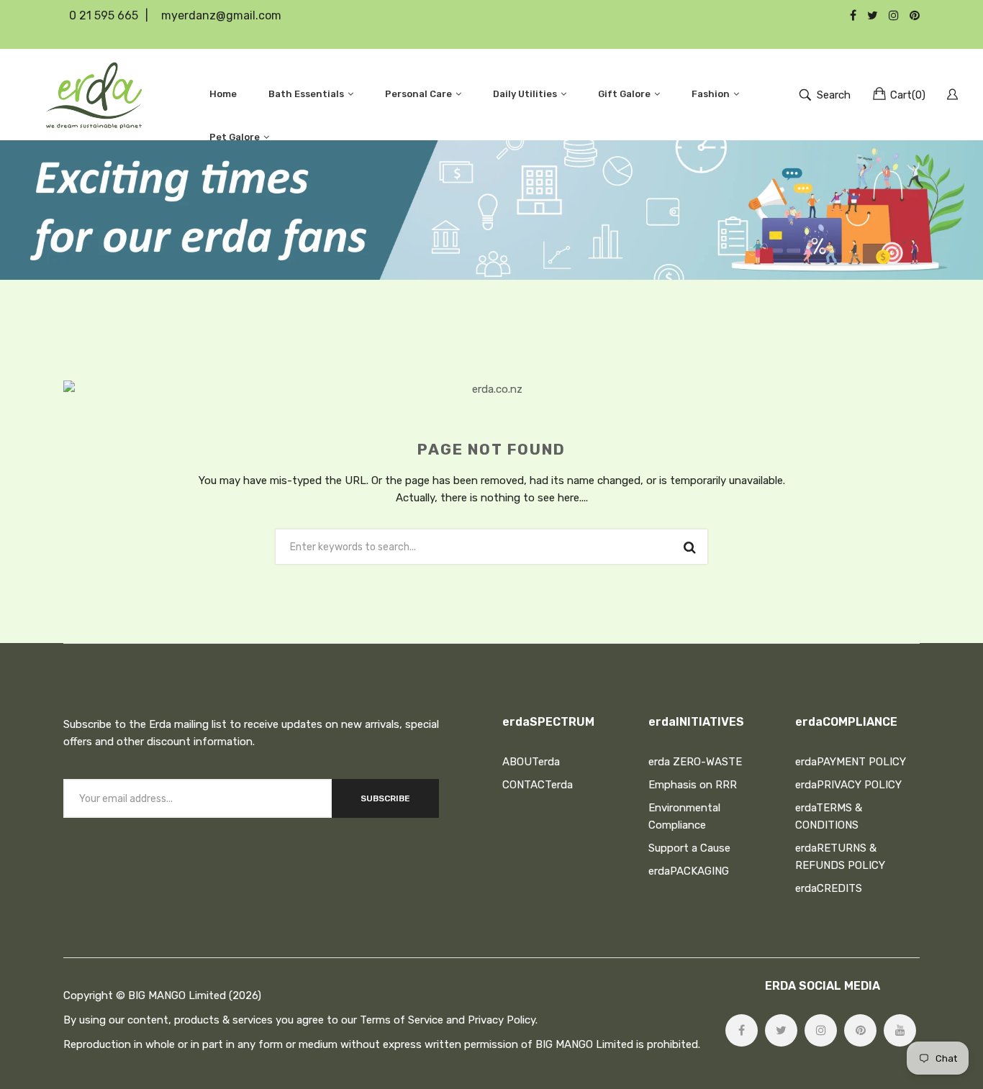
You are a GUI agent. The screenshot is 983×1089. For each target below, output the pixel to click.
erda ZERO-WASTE (695, 761)
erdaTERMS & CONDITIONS (828, 816)
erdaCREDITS (828, 888)
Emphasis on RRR (692, 784)
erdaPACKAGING (688, 871)
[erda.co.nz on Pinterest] (860, 1030)
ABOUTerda (531, 761)
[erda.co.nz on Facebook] (741, 1030)
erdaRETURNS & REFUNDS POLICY (840, 857)
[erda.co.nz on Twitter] (781, 1030)
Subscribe (385, 798)
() (907, 94)
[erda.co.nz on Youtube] (900, 1030)
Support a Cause (689, 848)
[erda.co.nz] (94, 94)
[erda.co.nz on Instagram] (821, 1030)
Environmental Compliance (684, 816)
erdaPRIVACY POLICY (848, 784)
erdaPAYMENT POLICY (850, 761)
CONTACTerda (537, 784)
